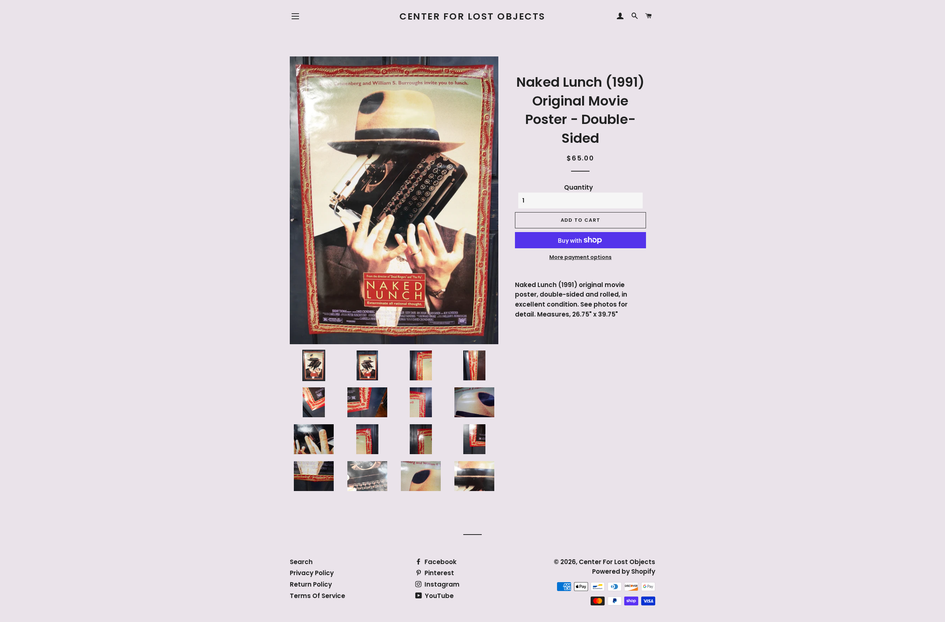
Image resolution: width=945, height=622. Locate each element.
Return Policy (311, 584)
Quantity (578, 187)
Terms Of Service (317, 595)
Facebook (440, 561)
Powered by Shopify (623, 571)
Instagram (441, 584)
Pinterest (438, 573)
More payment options (580, 257)
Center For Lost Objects (472, 16)
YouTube (438, 595)
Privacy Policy (312, 573)
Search (301, 561)
